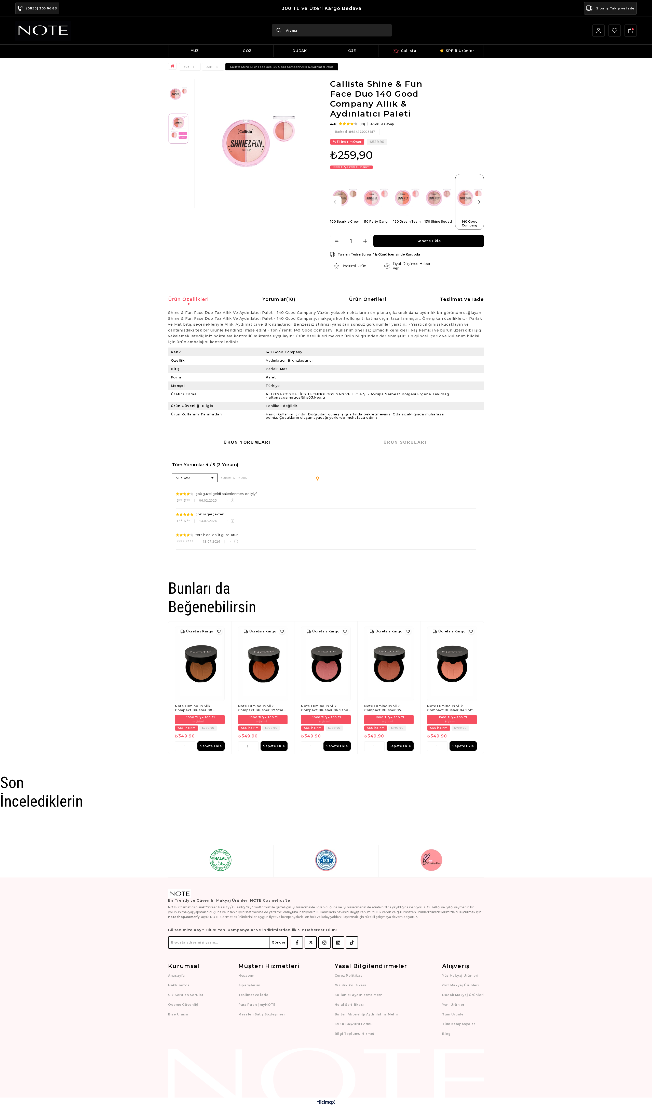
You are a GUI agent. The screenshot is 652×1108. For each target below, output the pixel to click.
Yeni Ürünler (453, 1005)
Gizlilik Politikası (350, 985)
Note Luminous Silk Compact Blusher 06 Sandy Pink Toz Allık (325, 708)
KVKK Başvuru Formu (354, 1024)
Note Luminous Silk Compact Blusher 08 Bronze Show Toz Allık (195, 708)
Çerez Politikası (349, 975)
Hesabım (246, 975)
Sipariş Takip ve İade (615, 8)
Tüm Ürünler (453, 1014)
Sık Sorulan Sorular (185, 995)
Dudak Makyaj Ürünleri (463, 995)
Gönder (278, 942)
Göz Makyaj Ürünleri (460, 985)
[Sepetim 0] (630, 30)
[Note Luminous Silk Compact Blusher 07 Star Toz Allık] (263, 664)
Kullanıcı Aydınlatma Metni (359, 995)
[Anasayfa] (173, 66)
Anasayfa (176, 975)
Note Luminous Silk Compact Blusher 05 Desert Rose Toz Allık (383, 708)
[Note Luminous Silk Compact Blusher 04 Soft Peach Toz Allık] (452, 664)
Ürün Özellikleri (188, 299)
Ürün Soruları (405, 442)
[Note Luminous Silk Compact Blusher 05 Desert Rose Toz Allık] (389, 664)
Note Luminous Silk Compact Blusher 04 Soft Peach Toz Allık (450, 708)
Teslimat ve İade (462, 299)
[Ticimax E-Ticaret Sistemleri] (326, 1102)
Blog (446, 1034)
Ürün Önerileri (367, 299)
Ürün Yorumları (247, 442)
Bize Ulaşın (178, 1014)
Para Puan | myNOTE (257, 1005)
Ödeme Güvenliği (184, 1005)
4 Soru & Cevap (382, 124)
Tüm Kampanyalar (458, 1024)
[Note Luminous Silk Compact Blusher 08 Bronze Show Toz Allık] (200, 664)
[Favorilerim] (614, 30)
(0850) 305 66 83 (41, 8)
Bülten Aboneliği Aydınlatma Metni (366, 1014)
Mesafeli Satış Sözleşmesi (261, 1014)
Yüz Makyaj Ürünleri (460, 975)
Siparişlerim (249, 985)
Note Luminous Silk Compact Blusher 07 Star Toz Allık (261, 708)
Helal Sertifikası (349, 1005)
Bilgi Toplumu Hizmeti (355, 1034)
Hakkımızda (179, 985)
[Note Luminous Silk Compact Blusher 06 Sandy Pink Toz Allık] (326, 664)
